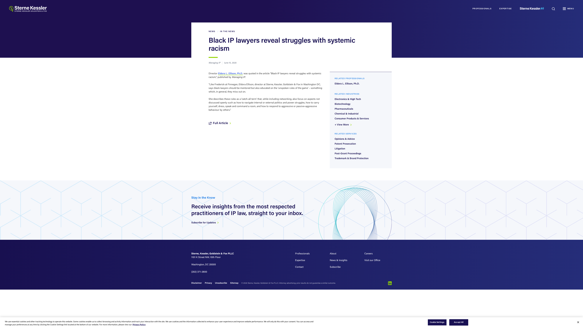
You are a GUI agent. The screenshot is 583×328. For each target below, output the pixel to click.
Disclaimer (196, 283)
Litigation (340, 149)
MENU (570, 9)
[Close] (578, 322)
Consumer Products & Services (352, 119)
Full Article (221, 123)
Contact (299, 267)
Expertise (505, 9)
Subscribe (335, 267)
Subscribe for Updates (203, 223)
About (333, 254)
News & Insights (338, 260)
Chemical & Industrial (346, 114)
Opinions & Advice (345, 139)
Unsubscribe (221, 283)
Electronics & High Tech (348, 99)
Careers (368, 254)
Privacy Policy (139, 325)
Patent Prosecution (345, 144)
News (212, 31)
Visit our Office (372, 260)
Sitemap (234, 283)
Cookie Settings (437, 322)
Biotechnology (342, 104)
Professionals (481, 9)
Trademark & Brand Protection (351, 158)
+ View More (342, 125)
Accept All (458, 322)
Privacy (208, 283)
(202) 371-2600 (199, 272)
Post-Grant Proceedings (348, 153)
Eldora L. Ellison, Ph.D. (230, 73)
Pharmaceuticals (344, 109)
